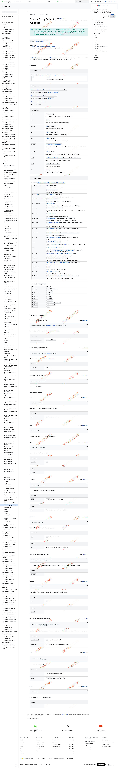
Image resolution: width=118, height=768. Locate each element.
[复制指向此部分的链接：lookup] (35, 581)
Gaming (38, 740)
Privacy (37, 748)
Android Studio (108, 1)
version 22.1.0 (62, 18)
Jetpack (54, 31)
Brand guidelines (33, 764)
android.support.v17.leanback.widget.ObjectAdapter (43, 46)
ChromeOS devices (57, 744)
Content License (65, 714)
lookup (47, 151)
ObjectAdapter (39, 41)
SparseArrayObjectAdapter (38, 89)
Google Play (48, 1)
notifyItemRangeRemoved (53, 237)
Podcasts (22, 753)
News (21, 748)
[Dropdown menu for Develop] (42, 1)
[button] (9, 29)
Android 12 (71, 751)
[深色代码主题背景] (87, 324)
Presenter (48, 95)
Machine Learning (40, 742)
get (47, 126)
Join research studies (106, 746)
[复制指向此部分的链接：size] (33, 686)
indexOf (48, 132)
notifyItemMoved (51, 218)
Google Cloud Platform (59, 758)
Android (22, 740)
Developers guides (89, 743)
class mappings (60, 34)
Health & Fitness (39, 744)
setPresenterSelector (52, 262)
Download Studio (89, 747)
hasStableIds (50, 203)
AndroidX (43, 31)
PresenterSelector (50, 89)
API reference (6, 6)
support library (53, 29)
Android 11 (71, 753)
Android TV (55, 748)
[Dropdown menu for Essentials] (21, 1)
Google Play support (106, 744)
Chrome (43, 758)
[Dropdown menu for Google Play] (53, 1)
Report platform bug (106, 740)
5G (37, 751)
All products (70, 758)
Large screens (56, 740)
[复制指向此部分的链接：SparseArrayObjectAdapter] (48, 320)
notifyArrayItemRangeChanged (54, 157)
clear (47, 114)
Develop (38, 1)
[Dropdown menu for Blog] (62, 1)
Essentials (16, 1)
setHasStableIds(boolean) (59, 244)
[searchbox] (9, 12)
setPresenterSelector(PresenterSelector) (63, 250)
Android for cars (56, 746)
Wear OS (55, 742)
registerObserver (51, 253)
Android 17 (71, 740)
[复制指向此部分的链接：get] (33, 442)
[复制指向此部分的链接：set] (33, 652)
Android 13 (71, 748)
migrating (47, 32)
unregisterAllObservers (53, 271)
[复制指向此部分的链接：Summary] (38, 65)
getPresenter (50, 194)
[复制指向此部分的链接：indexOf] (36, 479)
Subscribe (101, 764)
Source (21, 746)
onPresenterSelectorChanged (54, 247)
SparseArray (53, 58)
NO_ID (48, 77)
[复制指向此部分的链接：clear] (34, 397)
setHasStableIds (51, 258)
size (47, 169)
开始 (112, 16)
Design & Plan (28, 1)
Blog (59, 1)
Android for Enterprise (25, 742)
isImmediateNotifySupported (53, 144)
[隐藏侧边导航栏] (16, 765)
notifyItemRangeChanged (53, 222)
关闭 (106, 16)
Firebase (50, 758)
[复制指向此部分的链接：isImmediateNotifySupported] (50, 554)
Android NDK (88, 750)
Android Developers (34, 14)
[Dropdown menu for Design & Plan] (33, 1)
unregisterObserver (52, 275)
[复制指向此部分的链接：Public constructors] (46, 315)
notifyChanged (50, 213)
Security (22, 744)
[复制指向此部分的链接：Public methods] (43, 393)
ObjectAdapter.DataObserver (63, 253)
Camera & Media (40, 746)
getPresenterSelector (52, 199)
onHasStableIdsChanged (53, 241)
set (47, 163)
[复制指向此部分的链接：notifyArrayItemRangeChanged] (51, 619)
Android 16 (71, 742)
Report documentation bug (107, 742)
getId (48, 190)
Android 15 (71, 744)
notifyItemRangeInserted (53, 233)
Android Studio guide (90, 741)
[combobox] (82, 1)
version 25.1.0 (85, 554)
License (26, 764)
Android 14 (71, 746)
